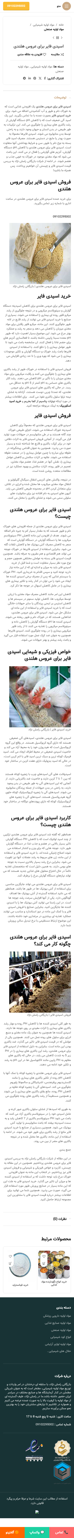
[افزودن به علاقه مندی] (43, 1256)
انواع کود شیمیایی (60, 1337)
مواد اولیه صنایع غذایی (58, 1323)
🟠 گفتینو (12, 1532)
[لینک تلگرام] (24, 78)
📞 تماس (61, 1532)
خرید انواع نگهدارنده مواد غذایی (54, 1283)
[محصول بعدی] (53, 38)
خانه (61, 25)
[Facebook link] (45, 78)
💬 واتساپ (37, 1532)
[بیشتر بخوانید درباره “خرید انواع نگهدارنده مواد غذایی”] (43, 1263)
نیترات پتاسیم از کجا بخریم (39, 401)
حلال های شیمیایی (60, 1351)
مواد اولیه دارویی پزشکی (57, 1316)
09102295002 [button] (62, 216)
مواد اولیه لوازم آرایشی (58, 1344)
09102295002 (16, 6)
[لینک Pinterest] (34, 78)
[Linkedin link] (29, 78)
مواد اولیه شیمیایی (43, 25)
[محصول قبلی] (62, 38)
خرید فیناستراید (20, 1285)
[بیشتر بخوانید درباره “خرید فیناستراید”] (10, 1263)
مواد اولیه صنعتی (54, 29)
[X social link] (40, 78)
